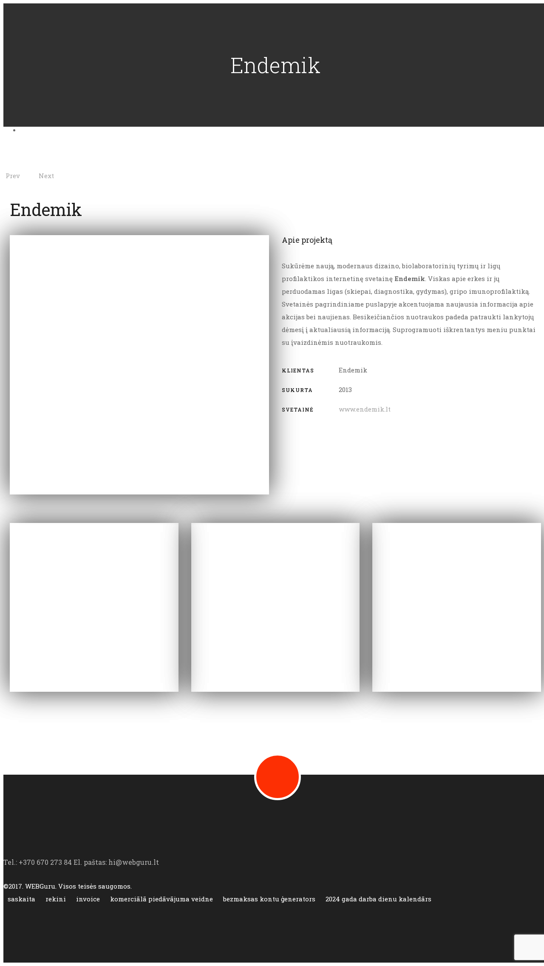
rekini (56, 899)
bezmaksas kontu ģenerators (270, 899)
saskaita (22, 899)
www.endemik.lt (365, 409)
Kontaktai (47, 128)
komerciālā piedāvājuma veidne (162, 899)
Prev (13, 175)
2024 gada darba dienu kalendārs (378, 899)
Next (46, 175)
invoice (89, 899)
